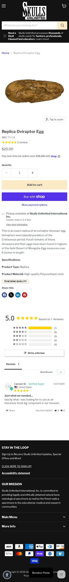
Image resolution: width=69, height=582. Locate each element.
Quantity (7, 165)
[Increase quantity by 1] (32, 172)
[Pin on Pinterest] (24, 295)
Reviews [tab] (10, 364)
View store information (17, 224)
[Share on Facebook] (4, 295)
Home (5, 53)
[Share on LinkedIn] (18, 295)
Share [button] (12, 410)
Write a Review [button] (36, 353)
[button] (57, 410)
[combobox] (30, 25)
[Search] (62, 25)
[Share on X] (11, 295)
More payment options (34, 204)
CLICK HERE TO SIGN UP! (16, 466)
